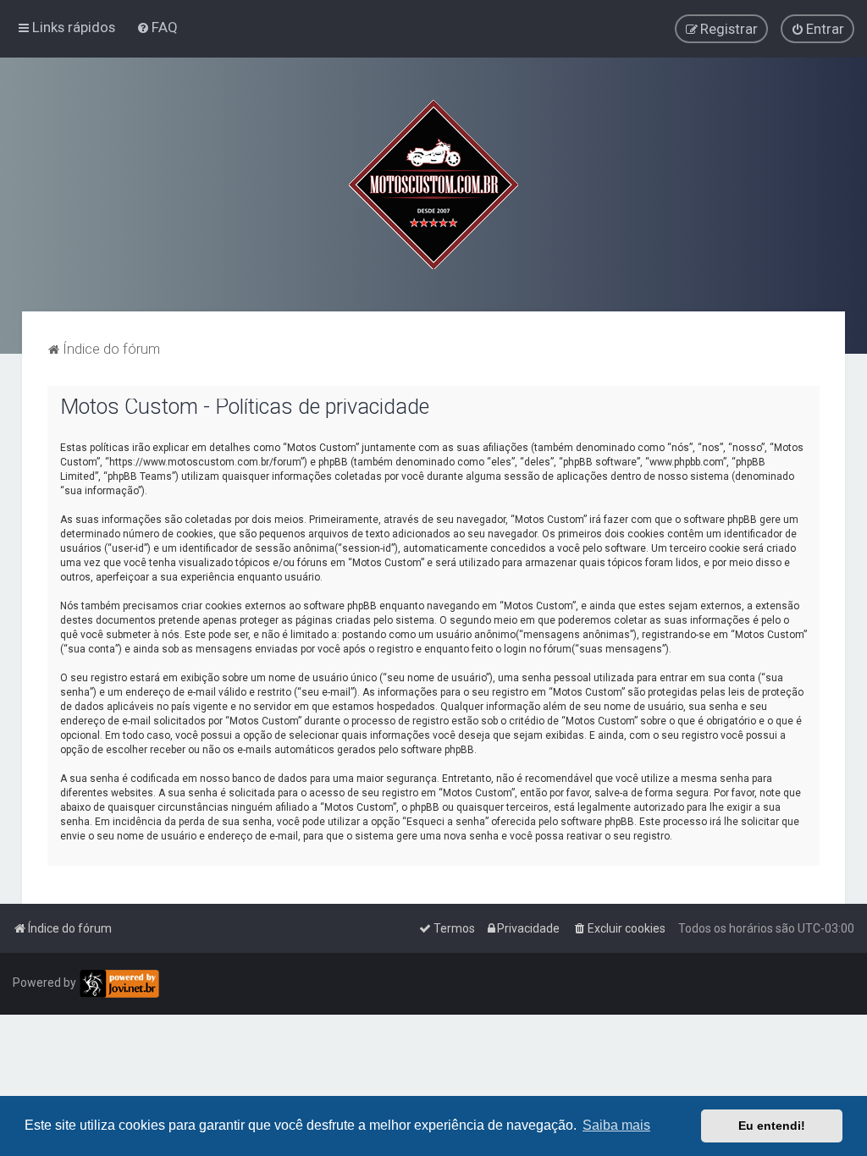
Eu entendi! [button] (771, 1125)
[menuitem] (157, 27)
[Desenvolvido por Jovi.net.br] (119, 984)
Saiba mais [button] (616, 1125)
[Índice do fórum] (433, 184)
